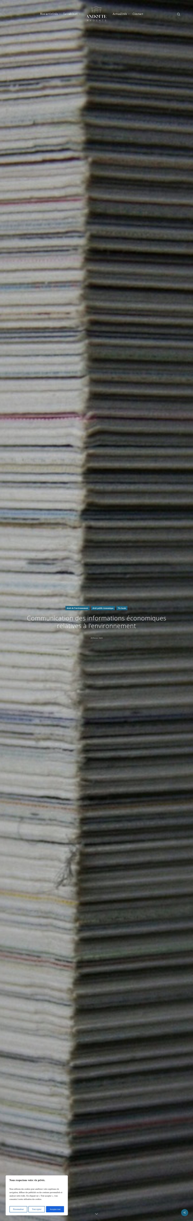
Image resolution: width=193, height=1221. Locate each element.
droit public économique (103, 608)
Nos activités (49, 13)
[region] (37, 1195)
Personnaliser (18, 1209)
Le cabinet (70, 13)
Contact (138, 13)
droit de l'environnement (77, 608)
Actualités (120, 13)
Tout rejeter (36, 1209)
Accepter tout (55, 1209)
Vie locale (122, 608)
